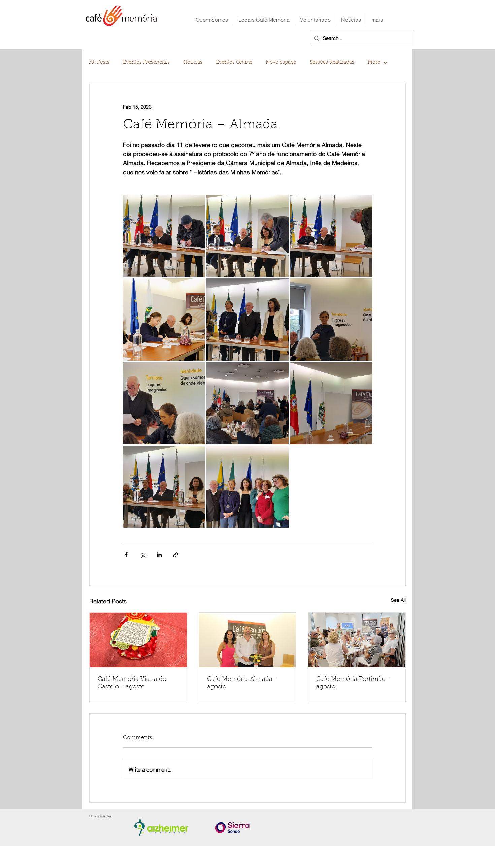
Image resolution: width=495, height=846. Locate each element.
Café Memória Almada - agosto (242, 683)
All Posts (99, 62)
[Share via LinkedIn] (159, 555)
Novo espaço (281, 62)
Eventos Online (234, 62)
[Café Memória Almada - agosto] (247, 640)
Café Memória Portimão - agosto (353, 683)
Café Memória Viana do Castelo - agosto (132, 683)
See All (398, 600)
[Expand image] (164, 236)
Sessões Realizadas (332, 62)
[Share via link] (175, 555)
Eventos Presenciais (146, 62)
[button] (264, 19)
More (374, 62)
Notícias (192, 62)
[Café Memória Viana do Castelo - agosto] (138, 640)
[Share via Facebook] (126, 555)
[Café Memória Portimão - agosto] (356, 640)
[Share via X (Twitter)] (142, 555)
